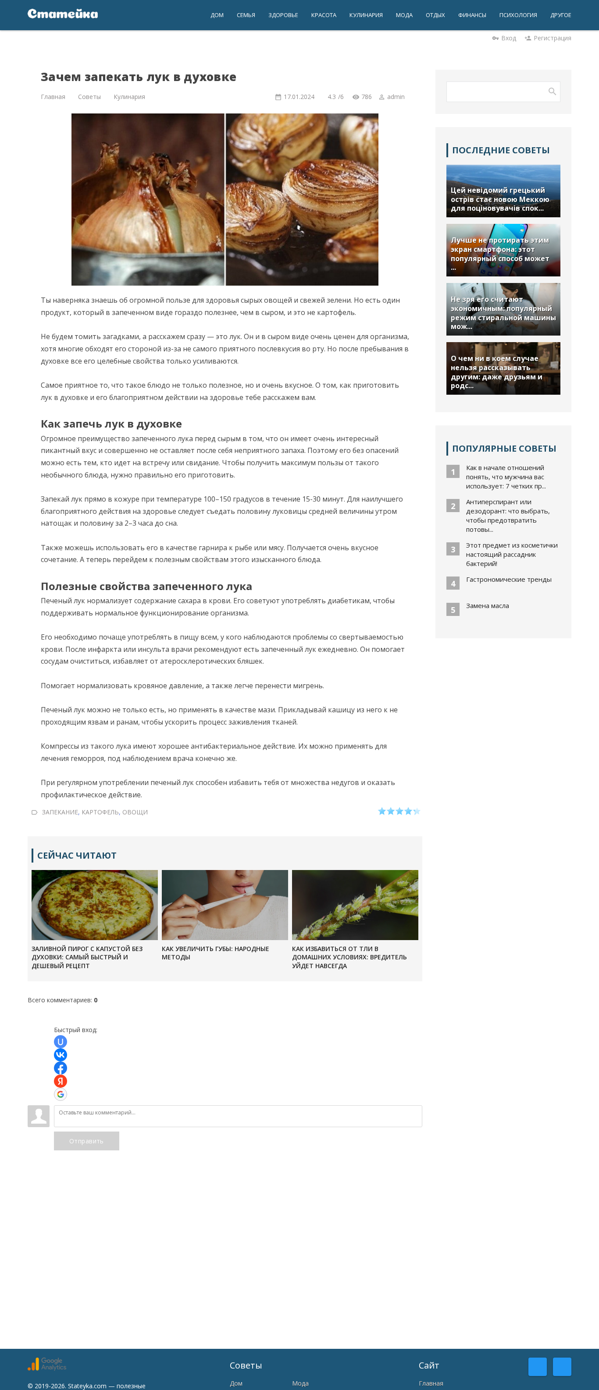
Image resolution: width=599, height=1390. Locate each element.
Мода (300, 1383)
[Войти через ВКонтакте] (60, 1054)
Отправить (86, 1141)
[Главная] (63, 15)
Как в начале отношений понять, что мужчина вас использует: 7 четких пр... (506, 476)
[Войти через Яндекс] (60, 1081)
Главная (431, 1383)
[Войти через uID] (60, 1041)
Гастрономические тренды (509, 579)
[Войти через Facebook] (60, 1068)
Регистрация (552, 38)
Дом (236, 1383)
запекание (60, 812)
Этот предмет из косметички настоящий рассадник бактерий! (512, 554)
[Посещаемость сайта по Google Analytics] (47, 1368)
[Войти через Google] (60, 1094)
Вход (508, 38)
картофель (100, 812)
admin (396, 96)
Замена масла (487, 605)
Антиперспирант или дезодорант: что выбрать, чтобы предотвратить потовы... (508, 515)
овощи (135, 812)
